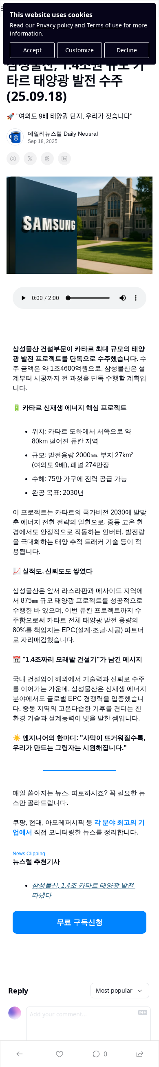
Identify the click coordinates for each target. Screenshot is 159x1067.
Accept (32, 50)
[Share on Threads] (47, 158)
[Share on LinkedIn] (64, 158)
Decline (127, 50)
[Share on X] (30, 158)
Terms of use (104, 25)
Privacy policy (54, 25)
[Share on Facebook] (13, 158)
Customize (79, 50)
